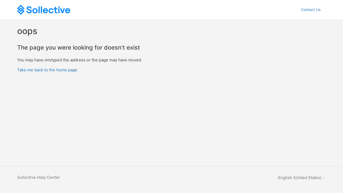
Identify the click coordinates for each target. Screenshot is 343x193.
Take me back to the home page (47, 69)
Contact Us (310, 9)
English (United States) (300, 177)
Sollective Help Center (38, 177)
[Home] (43, 10)
